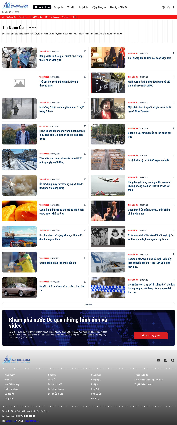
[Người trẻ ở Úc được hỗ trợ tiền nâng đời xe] (19, 287)
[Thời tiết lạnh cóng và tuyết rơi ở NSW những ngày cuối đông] (19, 159)
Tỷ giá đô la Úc (141, 375)
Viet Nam (66, 17)
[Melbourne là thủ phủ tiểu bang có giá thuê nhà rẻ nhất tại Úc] (108, 83)
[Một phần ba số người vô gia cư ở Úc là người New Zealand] (108, 108)
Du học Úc (58, 7)
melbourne (55, 17)
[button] (88, 305)
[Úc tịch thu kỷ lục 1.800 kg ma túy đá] (108, 159)
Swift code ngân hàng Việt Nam (149, 379)
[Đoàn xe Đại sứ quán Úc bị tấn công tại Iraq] (108, 134)
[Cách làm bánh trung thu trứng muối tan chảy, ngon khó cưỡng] (19, 211)
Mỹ (46, 17)
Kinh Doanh (10, 375)
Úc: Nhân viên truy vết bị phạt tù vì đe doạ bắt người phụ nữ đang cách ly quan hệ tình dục (151, 288)
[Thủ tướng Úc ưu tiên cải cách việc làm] (108, 57)
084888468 (11, 421)
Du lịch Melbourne (56, 389)
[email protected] (31, 421)
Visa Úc (71, 7)
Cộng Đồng (97, 7)
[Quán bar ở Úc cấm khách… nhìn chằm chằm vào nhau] (108, 211)
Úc (41, 17)
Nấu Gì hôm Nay (12, 384)
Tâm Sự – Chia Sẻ (118, 7)
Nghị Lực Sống (11, 389)
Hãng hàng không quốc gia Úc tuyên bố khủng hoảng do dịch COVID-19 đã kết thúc (149, 186)
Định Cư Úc (96, 393)
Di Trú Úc (52, 379)
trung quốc (23, 17)
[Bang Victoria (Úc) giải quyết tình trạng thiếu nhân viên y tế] (19, 57)
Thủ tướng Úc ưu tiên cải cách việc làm (149, 58)
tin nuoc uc (10, 17)
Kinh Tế (8, 379)
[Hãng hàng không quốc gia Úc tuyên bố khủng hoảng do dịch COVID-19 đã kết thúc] (108, 185)
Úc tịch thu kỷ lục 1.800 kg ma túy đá (148, 160)
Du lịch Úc (83, 7)
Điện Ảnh (95, 389)
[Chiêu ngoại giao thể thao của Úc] (19, 262)
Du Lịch (94, 384)
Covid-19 (33, 17)
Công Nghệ (96, 379)
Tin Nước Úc (41, 7)
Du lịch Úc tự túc (55, 393)
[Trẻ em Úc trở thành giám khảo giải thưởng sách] (19, 83)
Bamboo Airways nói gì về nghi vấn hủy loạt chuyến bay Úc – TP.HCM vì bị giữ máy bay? (149, 262)
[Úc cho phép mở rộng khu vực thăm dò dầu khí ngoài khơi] (19, 236)
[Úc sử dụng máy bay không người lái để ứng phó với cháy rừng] (19, 185)
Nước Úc (52, 375)
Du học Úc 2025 (55, 384)
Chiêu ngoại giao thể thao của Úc (57, 262)
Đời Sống (95, 398)
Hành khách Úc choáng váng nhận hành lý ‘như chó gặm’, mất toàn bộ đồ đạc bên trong (62, 134)
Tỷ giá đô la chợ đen (144, 384)
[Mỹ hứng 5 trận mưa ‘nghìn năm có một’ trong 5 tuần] (19, 108)
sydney (75, 17)
